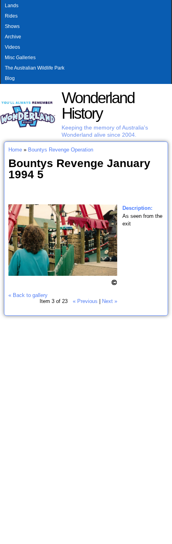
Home (15, 150)
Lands (11, 5)
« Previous (85, 301)
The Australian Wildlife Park (34, 68)
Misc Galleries (20, 57)
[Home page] (28, 126)
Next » (109, 301)
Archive (13, 37)
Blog (10, 78)
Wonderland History (98, 105)
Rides (11, 16)
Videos (12, 47)
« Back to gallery (28, 295)
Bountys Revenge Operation (60, 150)
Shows (12, 26)
